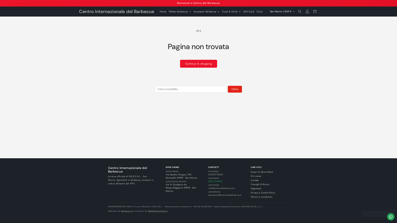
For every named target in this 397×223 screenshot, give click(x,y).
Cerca (235, 89)
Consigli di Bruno (260, 184)
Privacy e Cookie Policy (263, 192)
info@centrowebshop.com (221, 188)
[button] (299, 11)
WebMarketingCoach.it (158, 211)
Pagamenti (256, 188)
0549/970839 (215, 174)
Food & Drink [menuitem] (229, 11)
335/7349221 (215, 181)
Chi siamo (256, 176)
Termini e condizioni (261, 196)
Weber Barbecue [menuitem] (178, 11)
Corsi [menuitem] (260, 11)
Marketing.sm (127, 211)
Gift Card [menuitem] (248, 11)
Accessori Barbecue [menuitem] (205, 11)
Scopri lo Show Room (262, 171)
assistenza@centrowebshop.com (224, 195)
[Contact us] (391, 217)
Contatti (255, 180)
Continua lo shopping (198, 64)
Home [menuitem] (163, 11)
